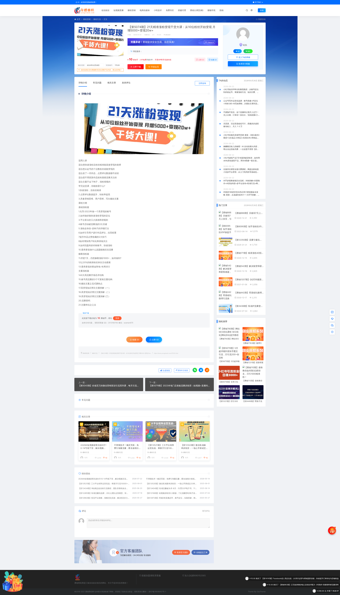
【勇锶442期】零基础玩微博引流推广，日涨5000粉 (249, 292)
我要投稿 (262, 19)
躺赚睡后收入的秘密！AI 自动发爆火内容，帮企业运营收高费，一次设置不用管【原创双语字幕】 (241, 148)
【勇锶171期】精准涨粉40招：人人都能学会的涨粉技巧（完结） (249, 253)
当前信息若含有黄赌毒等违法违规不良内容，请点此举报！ (101, 70)
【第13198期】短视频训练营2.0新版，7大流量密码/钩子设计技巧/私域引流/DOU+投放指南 (171, 493)
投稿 (222, 10)
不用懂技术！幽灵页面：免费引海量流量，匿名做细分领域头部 (126, 447)
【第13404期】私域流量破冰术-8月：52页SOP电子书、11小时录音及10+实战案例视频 (171, 488)
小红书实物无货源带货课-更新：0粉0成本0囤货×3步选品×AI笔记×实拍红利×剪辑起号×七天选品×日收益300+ (241, 136)
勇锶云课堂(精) (196, 10)
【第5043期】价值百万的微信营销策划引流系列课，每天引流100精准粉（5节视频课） (108, 385)
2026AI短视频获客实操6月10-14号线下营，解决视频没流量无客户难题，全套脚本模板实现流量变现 (93, 447)
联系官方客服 (244, 64)
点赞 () (201, 60)
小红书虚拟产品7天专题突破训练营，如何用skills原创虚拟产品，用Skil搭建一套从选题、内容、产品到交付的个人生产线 (241, 159)
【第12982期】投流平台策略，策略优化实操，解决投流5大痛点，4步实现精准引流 (103, 498)
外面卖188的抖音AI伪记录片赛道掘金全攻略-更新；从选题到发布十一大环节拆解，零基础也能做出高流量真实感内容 (241, 193)
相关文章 (111, 82)
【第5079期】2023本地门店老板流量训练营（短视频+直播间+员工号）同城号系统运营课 (179, 385)
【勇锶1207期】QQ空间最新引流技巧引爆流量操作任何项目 (249, 279)
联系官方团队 (182, 552)
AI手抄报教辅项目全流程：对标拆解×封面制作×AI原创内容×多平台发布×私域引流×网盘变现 (241, 182)
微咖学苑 (211, 10)
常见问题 (97, 82)
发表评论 (126, 82)
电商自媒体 (145, 10)
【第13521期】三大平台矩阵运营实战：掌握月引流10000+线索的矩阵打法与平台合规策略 (161, 447)
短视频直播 (119, 10)
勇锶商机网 (86, 353)
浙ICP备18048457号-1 (157, 591)
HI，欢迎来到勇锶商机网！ (87, 2)
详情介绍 (82, 82)
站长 (130, 34)
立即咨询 (202, 83)
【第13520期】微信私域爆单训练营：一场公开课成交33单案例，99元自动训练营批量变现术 (194, 447)
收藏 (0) (214, 60)
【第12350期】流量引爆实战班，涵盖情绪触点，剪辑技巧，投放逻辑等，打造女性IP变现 (249, 239)
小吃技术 (158, 10)
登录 (262, 10)
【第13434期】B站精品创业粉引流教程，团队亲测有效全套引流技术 (103, 488)
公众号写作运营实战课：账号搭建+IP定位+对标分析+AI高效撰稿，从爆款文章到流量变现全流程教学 (241, 102)
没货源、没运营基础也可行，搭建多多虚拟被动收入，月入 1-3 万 (241, 124)
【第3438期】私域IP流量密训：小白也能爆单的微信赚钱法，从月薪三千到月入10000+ (249, 306)
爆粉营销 (132, 10)
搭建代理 (182, 10)
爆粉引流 (97, 19)
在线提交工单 (201, 552)
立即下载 (136, 67)
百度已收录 (167, 34)
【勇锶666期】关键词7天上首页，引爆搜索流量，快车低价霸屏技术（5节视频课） (249, 213)
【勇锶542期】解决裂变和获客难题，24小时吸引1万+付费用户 (249, 266)
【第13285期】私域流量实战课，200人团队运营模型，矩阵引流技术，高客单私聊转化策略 (104, 493)
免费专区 (170, 10)
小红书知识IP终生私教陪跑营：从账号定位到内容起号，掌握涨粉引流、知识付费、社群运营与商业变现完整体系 (241, 91)
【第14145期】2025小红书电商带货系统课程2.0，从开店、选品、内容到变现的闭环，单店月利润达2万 (299, 585)
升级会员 (210, 42)
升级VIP (149, 60)
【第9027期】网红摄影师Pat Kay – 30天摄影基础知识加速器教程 (313, 591)
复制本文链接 (183, 370)
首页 (78, 19)
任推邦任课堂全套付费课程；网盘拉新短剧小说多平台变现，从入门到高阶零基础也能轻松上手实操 (241, 170)
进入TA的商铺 (244, 57)
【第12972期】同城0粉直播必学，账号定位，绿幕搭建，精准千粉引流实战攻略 (171, 498)
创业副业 (105, 10)
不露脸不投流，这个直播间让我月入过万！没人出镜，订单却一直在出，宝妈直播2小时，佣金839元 (241, 113)
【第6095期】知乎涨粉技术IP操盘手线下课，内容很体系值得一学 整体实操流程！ (249, 226)
